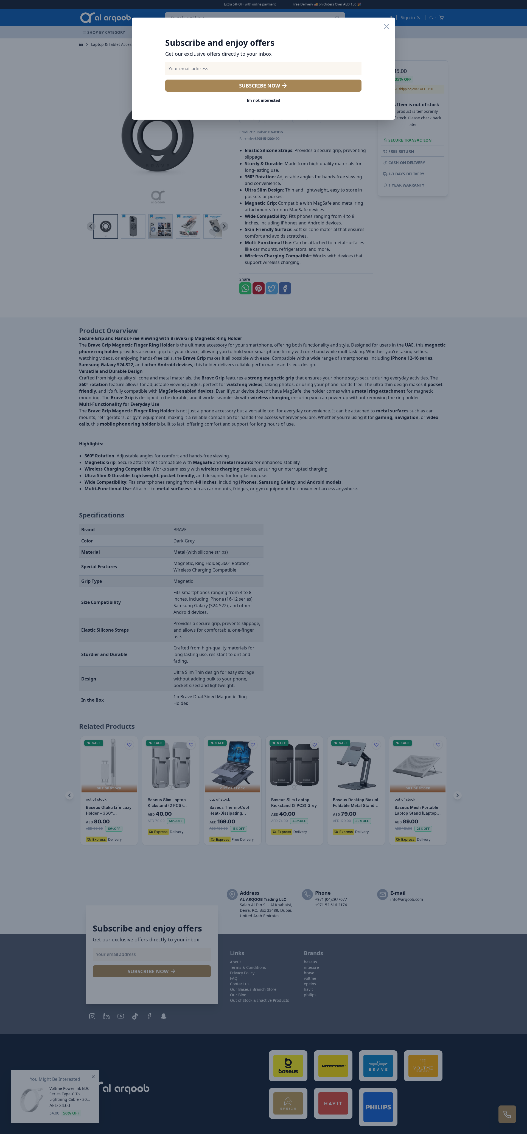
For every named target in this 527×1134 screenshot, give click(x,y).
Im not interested (263, 100)
